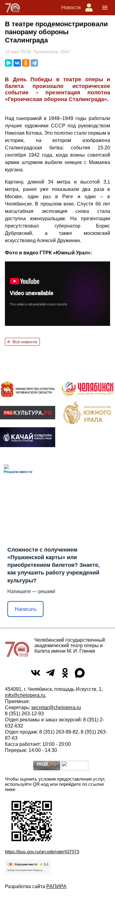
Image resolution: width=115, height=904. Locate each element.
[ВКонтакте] (17, 63)
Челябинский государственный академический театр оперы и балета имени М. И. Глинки (69, 645)
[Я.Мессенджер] (8, 63)
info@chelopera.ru (25, 695)
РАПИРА (56, 886)
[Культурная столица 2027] (87, 389)
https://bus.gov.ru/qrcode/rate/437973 (42, 851)
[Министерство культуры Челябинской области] (27, 389)
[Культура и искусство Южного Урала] (87, 412)
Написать (25, 609)
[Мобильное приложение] (27, 437)
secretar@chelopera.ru (56, 707)
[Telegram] (34, 63)
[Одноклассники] (25, 63)
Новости (71, 7)
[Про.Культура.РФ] (27, 412)
